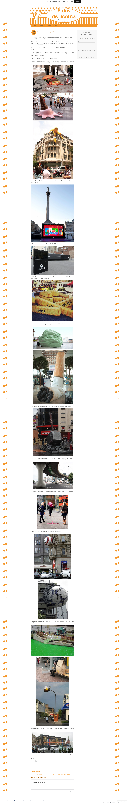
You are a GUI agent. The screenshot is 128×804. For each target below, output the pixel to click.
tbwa (37, 771)
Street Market (51, 770)
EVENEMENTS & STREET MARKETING (49, 33)
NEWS (35, 25)
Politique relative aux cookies (36, 801)
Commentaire (68, 791)
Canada (34, 768)
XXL (39, 771)
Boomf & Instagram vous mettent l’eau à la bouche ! (63, 774)
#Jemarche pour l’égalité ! (36, 774)
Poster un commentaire (69, 768)
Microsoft (33, 770)
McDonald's (52, 768)
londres (42, 768)
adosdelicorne (64, 33)
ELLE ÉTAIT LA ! (42, 25)
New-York (38, 770)
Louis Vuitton (46, 768)
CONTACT (55, 25)
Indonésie (38, 768)
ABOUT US (49, 25)
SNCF (47, 770)
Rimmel (43, 770)
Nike (41, 770)
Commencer (77, 1)
